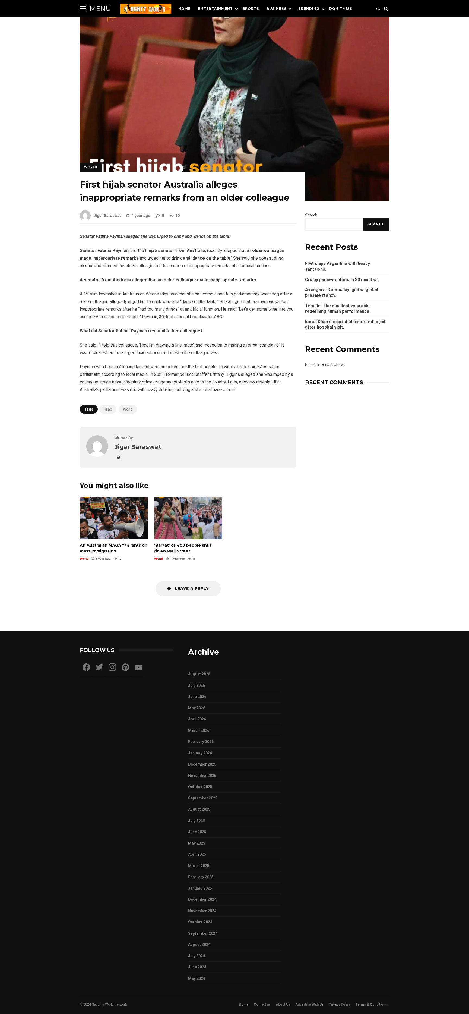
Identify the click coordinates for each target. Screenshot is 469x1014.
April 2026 (197, 719)
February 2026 (201, 741)
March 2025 (198, 866)
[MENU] (83, 8)
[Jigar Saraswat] (97, 455)
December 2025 (202, 764)
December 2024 (202, 899)
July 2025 (196, 820)
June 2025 (197, 832)
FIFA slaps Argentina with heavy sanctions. (337, 266)
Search (311, 215)
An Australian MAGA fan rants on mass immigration (114, 518)
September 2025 (202, 798)
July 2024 (196, 956)
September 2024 (202, 933)
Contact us (262, 1004)
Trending (308, 9)
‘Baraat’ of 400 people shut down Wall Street (188, 518)
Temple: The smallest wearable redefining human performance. (337, 308)
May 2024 (196, 978)
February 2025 (201, 877)
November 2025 (202, 775)
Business (276, 9)
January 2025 (200, 888)
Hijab (108, 409)
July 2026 (196, 685)
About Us (283, 1004)
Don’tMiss (340, 9)
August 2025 (199, 809)
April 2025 (197, 854)
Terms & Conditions (371, 1004)
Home (184, 9)
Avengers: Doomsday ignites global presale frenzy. (341, 292)
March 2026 (198, 730)
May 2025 (196, 843)
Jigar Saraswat (107, 215)
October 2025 (200, 787)
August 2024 (199, 944)
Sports (251, 9)
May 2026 (196, 708)
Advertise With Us (309, 1004)
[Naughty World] (146, 10)
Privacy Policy (339, 1004)
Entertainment (215, 9)
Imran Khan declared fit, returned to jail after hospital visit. (345, 324)
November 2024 (202, 911)
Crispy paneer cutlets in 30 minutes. (342, 279)
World (90, 167)
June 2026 (197, 696)
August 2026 (199, 674)
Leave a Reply (191, 588)
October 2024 (200, 922)
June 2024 (197, 967)
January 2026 (200, 753)
